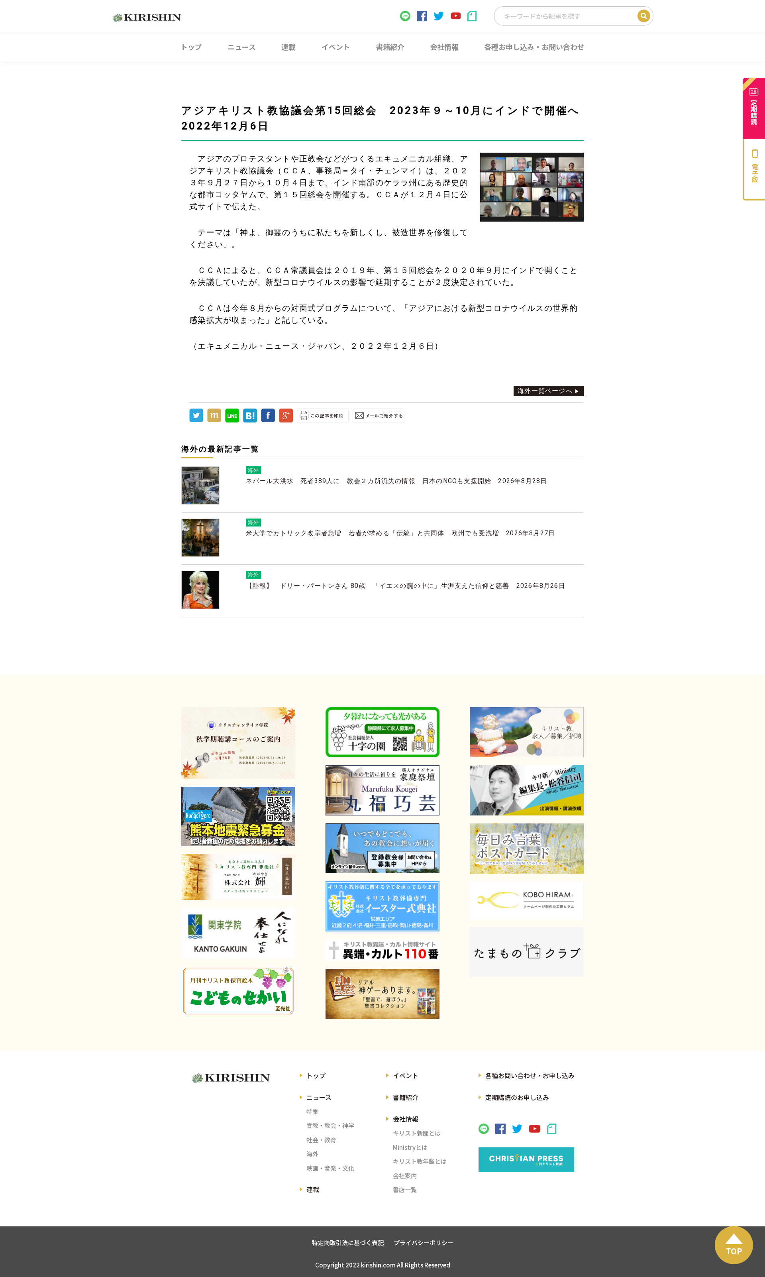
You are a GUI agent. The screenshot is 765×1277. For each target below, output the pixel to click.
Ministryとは (410, 1147)
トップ (316, 1075)
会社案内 (405, 1175)
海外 (312, 1153)
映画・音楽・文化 (330, 1168)
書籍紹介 (405, 1097)
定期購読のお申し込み (517, 1097)
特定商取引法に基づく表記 (348, 1242)
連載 (312, 1189)
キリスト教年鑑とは (420, 1161)
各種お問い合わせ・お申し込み (530, 1075)
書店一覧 (405, 1189)
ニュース (319, 1097)
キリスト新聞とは (417, 1133)
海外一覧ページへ (545, 391)
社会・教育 (321, 1140)
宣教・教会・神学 (330, 1125)
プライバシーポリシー (423, 1242)
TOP (734, 1251)
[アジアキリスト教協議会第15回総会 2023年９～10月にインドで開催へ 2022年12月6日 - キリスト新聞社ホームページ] (250, 420)
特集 (312, 1111)
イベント (405, 1075)
